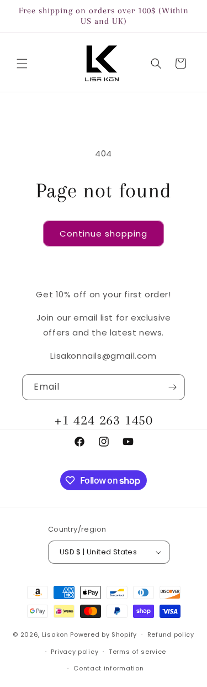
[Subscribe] (172, 387)
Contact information (108, 668)
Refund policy (170, 634)
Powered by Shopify (103, 634)
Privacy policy (74, 651)
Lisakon (55, 634)
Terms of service (137, 651)
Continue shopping (103, 233)
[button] (22, 63)
